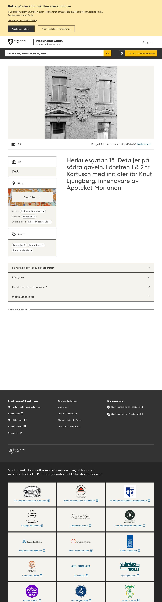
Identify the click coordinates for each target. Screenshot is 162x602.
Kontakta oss (63, 407)
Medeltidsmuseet (15, 420)
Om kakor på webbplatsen (69, 427)
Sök (107, 53)
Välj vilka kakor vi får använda (56, 29)
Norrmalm (28, 216)
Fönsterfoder (35, 245)
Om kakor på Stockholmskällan (22, 20)
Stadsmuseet (143, 144)
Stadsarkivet (13, 433)
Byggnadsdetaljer (21, 250)
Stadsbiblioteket (15, 427)
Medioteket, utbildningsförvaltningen (24, 407)
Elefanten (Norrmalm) (31, 211)
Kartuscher (18, 245)
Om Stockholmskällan (67, 414)
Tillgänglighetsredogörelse (70, 420)
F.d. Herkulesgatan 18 (38, 221)
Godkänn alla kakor (21, 29)
